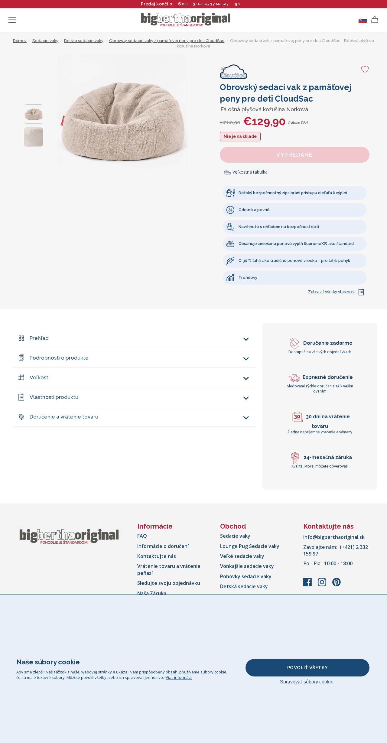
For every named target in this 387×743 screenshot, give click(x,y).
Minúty (222, 4)
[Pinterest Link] (336, 585)
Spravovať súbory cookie (306, 681)
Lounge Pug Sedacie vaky (249, 546)
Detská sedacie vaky (244, 586)
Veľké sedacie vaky (242, 556)
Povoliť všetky (307, 667)
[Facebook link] (308, 585)
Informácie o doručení (163, 546)
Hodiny (203, 4)
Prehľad (39, 338)
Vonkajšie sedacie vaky (247, 566)
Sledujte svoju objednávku (168, 583)
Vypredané (294, 155)
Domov (20, 40)
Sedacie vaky (235, 536)
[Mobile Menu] (12, 20)
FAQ (142, 536)
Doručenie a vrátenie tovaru (64, 417)
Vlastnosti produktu (54, 397)
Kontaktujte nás (156, 556)
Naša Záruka (151, 593)
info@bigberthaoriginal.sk (334, 537)
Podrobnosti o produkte (59, 358)
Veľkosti (40, 377)
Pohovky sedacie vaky (246, 576)
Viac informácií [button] (179, 677)
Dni (185, 4)
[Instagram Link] (322, 585)
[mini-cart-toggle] (375, 20)
